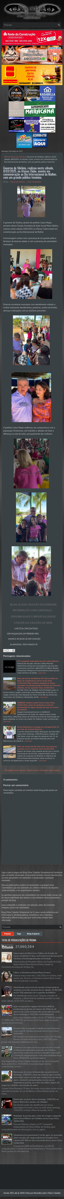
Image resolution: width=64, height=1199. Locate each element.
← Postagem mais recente (13, 770)
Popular (7, 934)
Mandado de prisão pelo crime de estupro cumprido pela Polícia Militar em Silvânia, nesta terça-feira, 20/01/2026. (37, 1118)
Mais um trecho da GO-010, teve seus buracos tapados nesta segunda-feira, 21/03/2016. (37, 747)
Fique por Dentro (18, 157)
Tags (19, 934)
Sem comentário (34, 182)
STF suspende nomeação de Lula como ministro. (38, 661)
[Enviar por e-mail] (4, 650)
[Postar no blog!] (7, 650)
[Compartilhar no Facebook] (13, 650)
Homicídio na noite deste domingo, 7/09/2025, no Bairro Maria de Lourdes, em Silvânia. (36, 1100)
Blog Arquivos (33, 934)
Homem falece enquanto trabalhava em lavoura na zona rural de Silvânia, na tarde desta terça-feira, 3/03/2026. (36, 1031)
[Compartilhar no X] (10, 650)
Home (6, 157)
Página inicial (32, 770)
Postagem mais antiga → (51, 770)
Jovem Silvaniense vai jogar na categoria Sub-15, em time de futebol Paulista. (38, 728)
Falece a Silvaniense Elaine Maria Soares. (32, 972)
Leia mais (42, 673)
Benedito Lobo (40, 1193)
